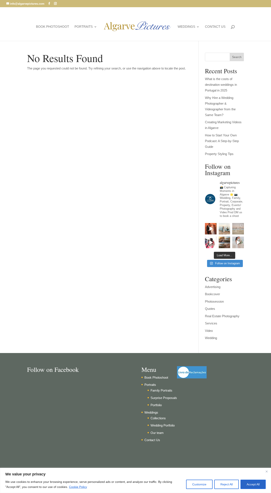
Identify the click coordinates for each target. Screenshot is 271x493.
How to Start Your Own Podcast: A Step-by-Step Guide (222, 140)
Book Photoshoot (52, 26)
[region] (135, 480)
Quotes (210, 308)
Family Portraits (161, 390)
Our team (157, 433)
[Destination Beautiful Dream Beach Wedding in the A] (238, 229)
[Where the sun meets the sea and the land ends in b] (224, 229)
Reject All (226, 484)
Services (211, 323)
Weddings (186, 26)
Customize (199, 484)
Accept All (253, 484)
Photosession (214, 301)
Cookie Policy (78, 487)
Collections (158, 418)
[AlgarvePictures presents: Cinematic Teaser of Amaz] (238, 242)
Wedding (211, 338)
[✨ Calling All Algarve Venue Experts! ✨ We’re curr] (224, 242)
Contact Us (215, 26)
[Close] (266, 471)
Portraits (84, 26)
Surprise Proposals (164, 398)
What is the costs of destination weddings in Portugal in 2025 (221, 84)
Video (209, 330)
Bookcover (212, 294)
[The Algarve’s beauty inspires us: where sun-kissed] (211, 242)
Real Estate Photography (222, 316)
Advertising (212, 287)
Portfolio (156, 405)
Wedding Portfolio (163, 425)
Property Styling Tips (219, 154)
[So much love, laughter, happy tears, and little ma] (211, 229)
